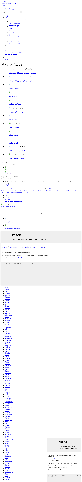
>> (11, 162)
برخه (7, 59)
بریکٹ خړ (13, 119)
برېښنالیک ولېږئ (8, 206)
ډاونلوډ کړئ (14, 46)
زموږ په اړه (10, 34)
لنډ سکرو (13, 96)
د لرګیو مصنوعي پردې (17, 19)
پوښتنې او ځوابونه (17, 48)
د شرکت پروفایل (15, 36)
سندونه (12, 37)
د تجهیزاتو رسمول (16, 43)
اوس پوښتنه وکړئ (8, 178)
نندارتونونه (14, 39)
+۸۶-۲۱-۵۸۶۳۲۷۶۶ (12, 222)
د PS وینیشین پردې (16, 28)
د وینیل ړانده (15, 21)
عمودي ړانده (14, 25)
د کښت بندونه (14, 27)
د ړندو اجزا (14, 32)
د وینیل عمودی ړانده (67, 190)
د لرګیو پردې (14, 30)
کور (6, 16)
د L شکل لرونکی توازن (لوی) (21, 80)
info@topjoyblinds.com (12, 229)
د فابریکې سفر (15, 41)
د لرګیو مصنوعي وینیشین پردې (45, 190)
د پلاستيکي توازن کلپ (18, 150)
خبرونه (8, 50)
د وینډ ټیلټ (14, 135)
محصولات (8, 17)
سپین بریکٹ (14, 127)
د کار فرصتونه (11, 54)
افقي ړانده (5, 192)
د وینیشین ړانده (18, 192)
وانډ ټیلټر (14, 143)
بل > (14, 162)
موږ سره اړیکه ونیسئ (13, 52)
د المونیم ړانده (16, 23)
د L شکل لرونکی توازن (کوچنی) (22, 73)
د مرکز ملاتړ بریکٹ (17, 112)
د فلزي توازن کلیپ (17, 158)
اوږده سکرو (14, 88)
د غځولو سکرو (15, 104)
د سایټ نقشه (9, 188)
